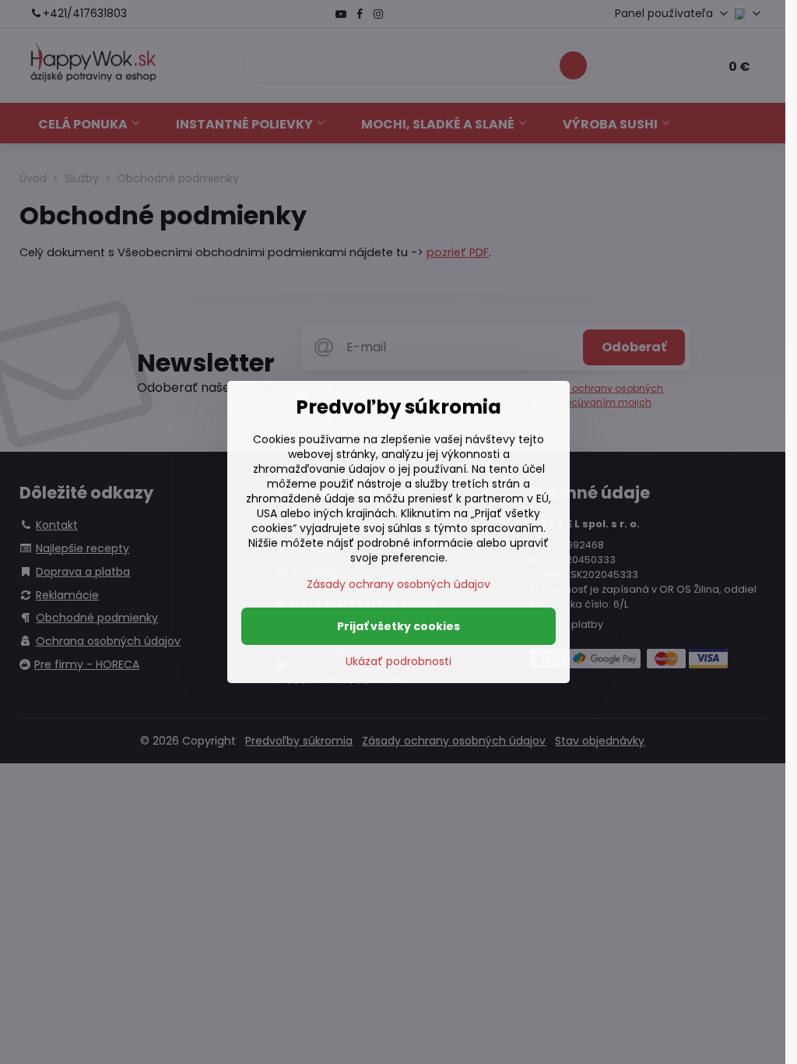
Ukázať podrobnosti (398, 661)
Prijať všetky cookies (398, 626)
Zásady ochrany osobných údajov (398, 584)
